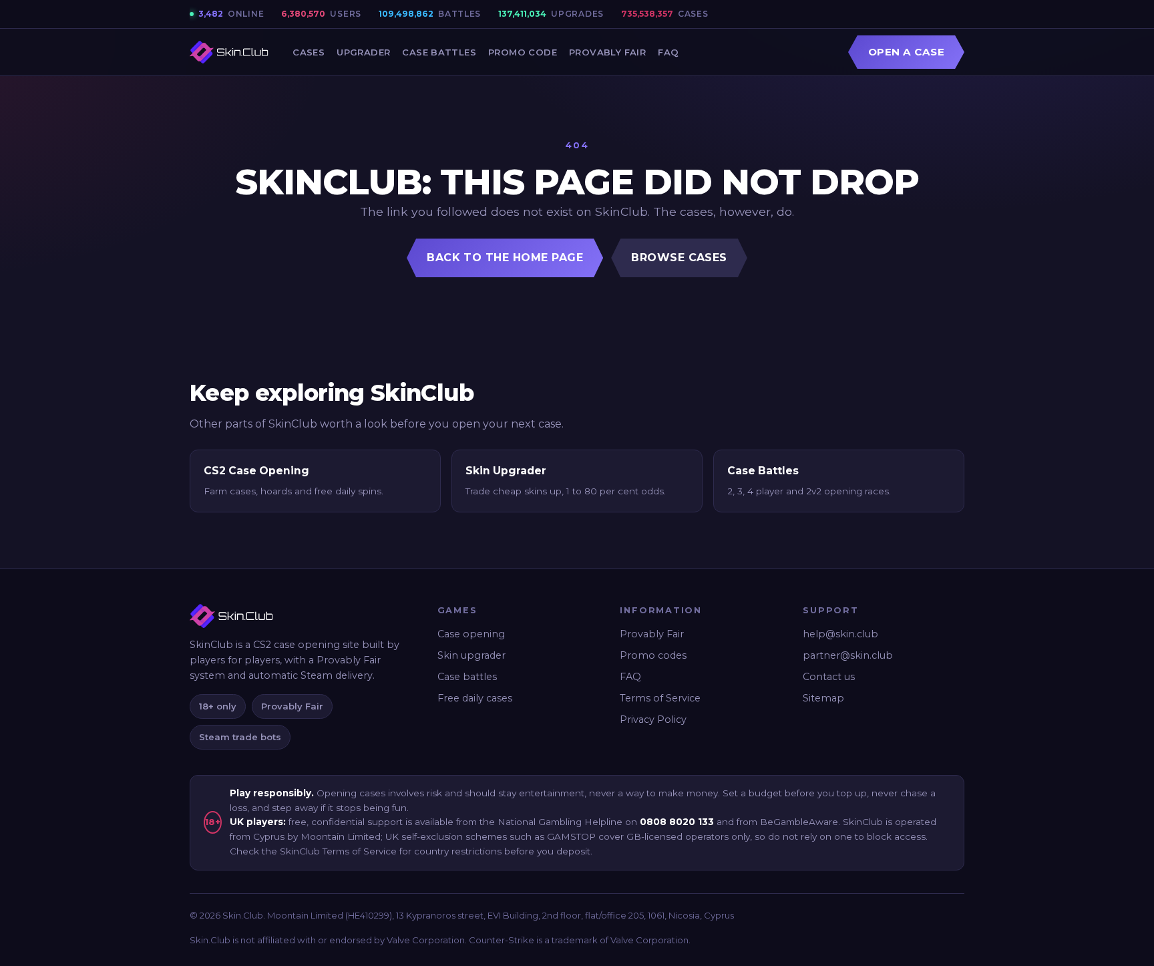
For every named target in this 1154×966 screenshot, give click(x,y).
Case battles (467, 677)
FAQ (668, 52)
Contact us (829, 677)
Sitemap (823, 698)
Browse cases (679, 257)
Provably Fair (607, 52)
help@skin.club (840, 634)
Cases (309, 52)
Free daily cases (474, 698)
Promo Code (522, 52)
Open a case (906, 51)
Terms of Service (660, 698)
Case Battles (439, 52)
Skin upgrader (471, 655)
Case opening (471, 634)
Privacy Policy (653, 719)
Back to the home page (505, 257)
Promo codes (653, 655)
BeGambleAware (799, 821)
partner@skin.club (848, 655)
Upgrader (363, 52)
